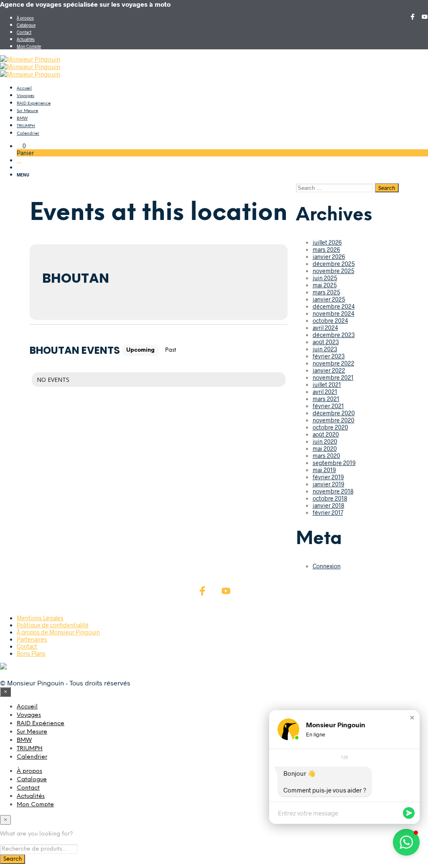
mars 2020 (326, 455)
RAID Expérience (34, 103)
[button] (21, 145)
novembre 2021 (333, 377)
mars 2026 (326, 249)
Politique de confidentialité (53, 625)
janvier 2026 (329, 256)
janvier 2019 (328, 484)
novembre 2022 (333, 363)
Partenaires (32, 639)
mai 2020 (325, 448)
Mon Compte (29, 46)
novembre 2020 (333, 420)
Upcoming (140, 350)
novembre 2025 (333, 270)
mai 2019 (324, 469)
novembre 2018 (333, 491)
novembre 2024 (333, 313)
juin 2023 (325, 349)
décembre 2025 (334, 263)
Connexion (327, 566)
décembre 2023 (334, 334)
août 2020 (326, 434)
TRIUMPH (26, 126)
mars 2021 (326, 398)
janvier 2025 (329, 299)
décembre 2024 (334, 306)
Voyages (25, 96)
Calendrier (28, 133)
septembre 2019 (334, 462)
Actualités (26, 39)
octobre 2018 (330, 498)
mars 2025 (326, 292)
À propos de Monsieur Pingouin (58, 632)
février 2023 (329, 356)
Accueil (24, 88)
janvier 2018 (328, 505)
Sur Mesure (27, 111)
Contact (24, 32)
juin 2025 (325, 277)
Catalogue (26, 25)
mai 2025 (325, 285)
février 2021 (328, 405)
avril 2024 (325, 327)
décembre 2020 (334, 413)
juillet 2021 (327, 384)
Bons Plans (31, 653)
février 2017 (328, 512)
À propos (25, 17)
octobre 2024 (330, 320)
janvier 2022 (329, 370)
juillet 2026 (327, 242)
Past (170, 350)
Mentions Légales (40, 617)
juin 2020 (325, 441)
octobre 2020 (330, 427)
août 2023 (326, 341)
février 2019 (328, 477)
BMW (22, 118)
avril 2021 (325, 391)
